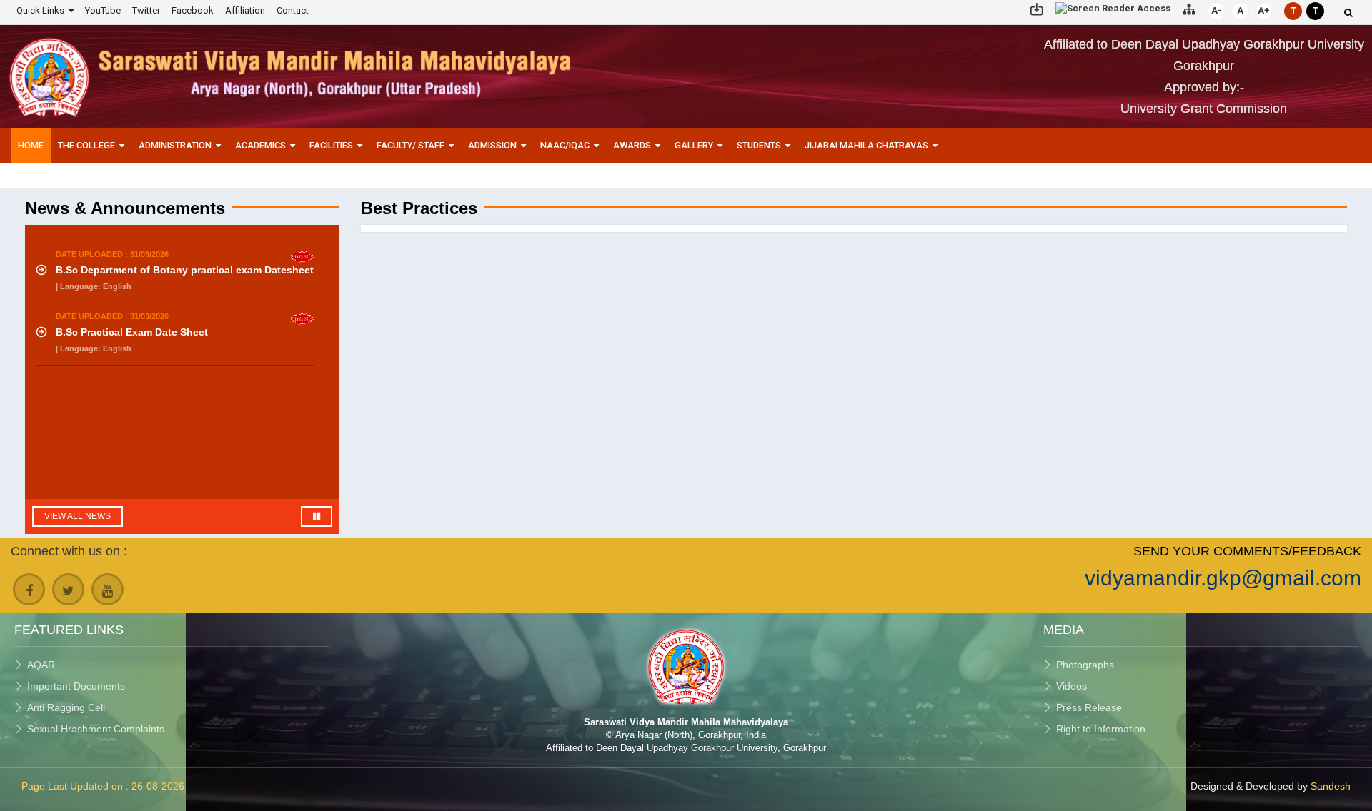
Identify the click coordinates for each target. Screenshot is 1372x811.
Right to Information (1100, 729)
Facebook (193, 10)
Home (31, 145)
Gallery (694, 145)
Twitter (146, 10)
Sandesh (1331, 786)
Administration (175, 145)
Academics (260, 145)
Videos (1071, 686)
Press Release (1089, 707)
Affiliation (245, 10)
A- (1216, 10)
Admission (492, 145)
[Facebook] (29, 589)
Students (759, 145)
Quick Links (40, 10)
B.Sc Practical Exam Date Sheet (132, 332)
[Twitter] (68, 589)
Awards (632, 145)
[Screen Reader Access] (1112, 8)
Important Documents (76, 686)
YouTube (103, 10)
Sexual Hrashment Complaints (95, 729)
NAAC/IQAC (565, 145)
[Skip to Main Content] (1037, 8)
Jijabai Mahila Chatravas (866, 145)
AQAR (41, 664)
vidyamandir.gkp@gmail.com (1223, 578)
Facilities (331, 145)
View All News (77, 516)
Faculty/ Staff (410, 145)
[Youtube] (107, 589)
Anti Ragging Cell (66, 707)
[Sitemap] (1189, 8)
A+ (1264, 10)
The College (86, 145)
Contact (293, 10)
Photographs (1085, 664)
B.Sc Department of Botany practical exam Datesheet (185, 270)
